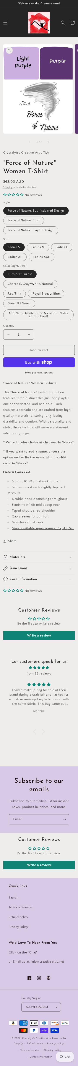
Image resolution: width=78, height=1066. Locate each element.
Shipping (8, 187)
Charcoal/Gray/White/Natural (30, 284)
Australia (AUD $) (37, 1006)
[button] (5, 22)
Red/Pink (14, 293)
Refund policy (18, 917)
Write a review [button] (39, 635)
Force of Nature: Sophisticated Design (36, 210)
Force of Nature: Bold (23, 220)
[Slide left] (29, 141)
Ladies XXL (41, 257)
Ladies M (38, 247)
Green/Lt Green (19, 303)
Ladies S (14, 247)
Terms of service (30, 1050)
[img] (39, 668)
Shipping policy (53, 1050)
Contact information (41, 1057)
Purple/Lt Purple (20, 274)
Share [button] (12, 541)
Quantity (8, 325)
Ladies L (62, 247)
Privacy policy (55, 1043)
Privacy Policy (18, 927)
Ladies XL (15, 257)
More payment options (39, 372)
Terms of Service (20, 907)
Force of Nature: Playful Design (31, 230)
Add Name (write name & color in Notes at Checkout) (38, 315)
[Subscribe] (64, 819)
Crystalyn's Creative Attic (37, 1038)
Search (14, 897)
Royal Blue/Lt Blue (46, 293)
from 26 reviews (39, 673)
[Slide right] (48, 141)
